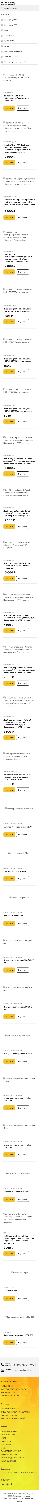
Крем (3, 1438)
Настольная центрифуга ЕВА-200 (18, 1335)
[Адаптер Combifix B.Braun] (19, 853)
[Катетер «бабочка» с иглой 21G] (19, 1174)
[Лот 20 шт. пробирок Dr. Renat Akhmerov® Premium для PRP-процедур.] (19, 545)
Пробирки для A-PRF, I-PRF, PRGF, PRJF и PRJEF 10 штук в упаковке (17, 360)
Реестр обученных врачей (13, 1418)
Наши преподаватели (11, 1415)
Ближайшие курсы (9, 1408)
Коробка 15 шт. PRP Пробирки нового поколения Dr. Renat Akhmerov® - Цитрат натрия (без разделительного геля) (17, 148)
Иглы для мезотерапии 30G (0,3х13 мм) (18, 961)
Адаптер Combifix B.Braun (14, 871)
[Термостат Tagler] (19, 1273)
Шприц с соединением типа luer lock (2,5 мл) (17, 1099)
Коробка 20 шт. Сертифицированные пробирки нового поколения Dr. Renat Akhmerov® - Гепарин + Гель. (17, 258)
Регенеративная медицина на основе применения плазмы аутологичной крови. (16, 776)
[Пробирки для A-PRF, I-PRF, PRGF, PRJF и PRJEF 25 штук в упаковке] (19, 291)
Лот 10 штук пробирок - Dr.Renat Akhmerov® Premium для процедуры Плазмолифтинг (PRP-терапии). (19, 670)
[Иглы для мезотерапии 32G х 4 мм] (19, 1035)
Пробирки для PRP (9, 1431)
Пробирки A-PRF (8, 1434)
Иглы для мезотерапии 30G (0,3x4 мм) (18, 1008)
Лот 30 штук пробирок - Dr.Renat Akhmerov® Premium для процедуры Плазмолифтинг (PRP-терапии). (19, 461)
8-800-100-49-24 (25, 1364)
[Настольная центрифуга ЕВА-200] (19, 1317)
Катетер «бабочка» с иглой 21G (17, 1191)
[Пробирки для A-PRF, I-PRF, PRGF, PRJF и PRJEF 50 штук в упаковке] (19, 391)
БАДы (3, 1448)
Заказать (9, 108)
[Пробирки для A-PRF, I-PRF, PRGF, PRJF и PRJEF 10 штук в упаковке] (19, 341)
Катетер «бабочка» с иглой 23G (17, 827)
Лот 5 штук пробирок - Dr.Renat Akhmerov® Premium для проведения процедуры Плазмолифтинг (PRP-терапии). (17, 723)
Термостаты (7, 1441)
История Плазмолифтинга (13, 1389)
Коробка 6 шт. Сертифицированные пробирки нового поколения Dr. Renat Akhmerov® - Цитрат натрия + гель (19, 203)
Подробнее (22, 108)
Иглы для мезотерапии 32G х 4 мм (18, 1053)
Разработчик (7, 1386)
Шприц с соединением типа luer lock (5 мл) (17, 1146)
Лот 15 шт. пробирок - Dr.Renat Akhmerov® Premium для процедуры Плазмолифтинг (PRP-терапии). (19, 617)
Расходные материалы (11, 1451)
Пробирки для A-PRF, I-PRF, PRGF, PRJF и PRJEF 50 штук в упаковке (17, 409)
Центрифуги (6, 1444)
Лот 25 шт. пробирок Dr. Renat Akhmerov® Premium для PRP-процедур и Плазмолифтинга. (16, 513)
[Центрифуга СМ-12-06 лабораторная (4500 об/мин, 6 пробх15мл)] (19, 78)
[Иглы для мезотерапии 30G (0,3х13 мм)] (19, 942)
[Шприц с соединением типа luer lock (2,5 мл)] (19, 1080)
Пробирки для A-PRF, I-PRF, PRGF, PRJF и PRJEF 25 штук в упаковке (17, 310)
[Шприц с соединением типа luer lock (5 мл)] (19, 1127)
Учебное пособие (9, 1454)
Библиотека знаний (10, 1396)
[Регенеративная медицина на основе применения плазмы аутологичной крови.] (19, 756)
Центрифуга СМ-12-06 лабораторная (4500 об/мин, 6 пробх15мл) (17, 98)
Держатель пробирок (13, 915)
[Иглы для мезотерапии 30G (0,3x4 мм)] (19, 989)
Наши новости (8, 1392)
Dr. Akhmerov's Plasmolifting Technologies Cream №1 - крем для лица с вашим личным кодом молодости (18, 1239)
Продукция (13, 8)
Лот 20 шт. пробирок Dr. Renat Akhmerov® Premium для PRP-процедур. (16, 565)
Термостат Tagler (11, 1291)
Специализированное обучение (16, 1412)
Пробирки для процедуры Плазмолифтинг (13, 1459)
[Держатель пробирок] (19, 898)
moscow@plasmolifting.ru (24, 1370)
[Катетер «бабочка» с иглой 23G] (19, 809)
